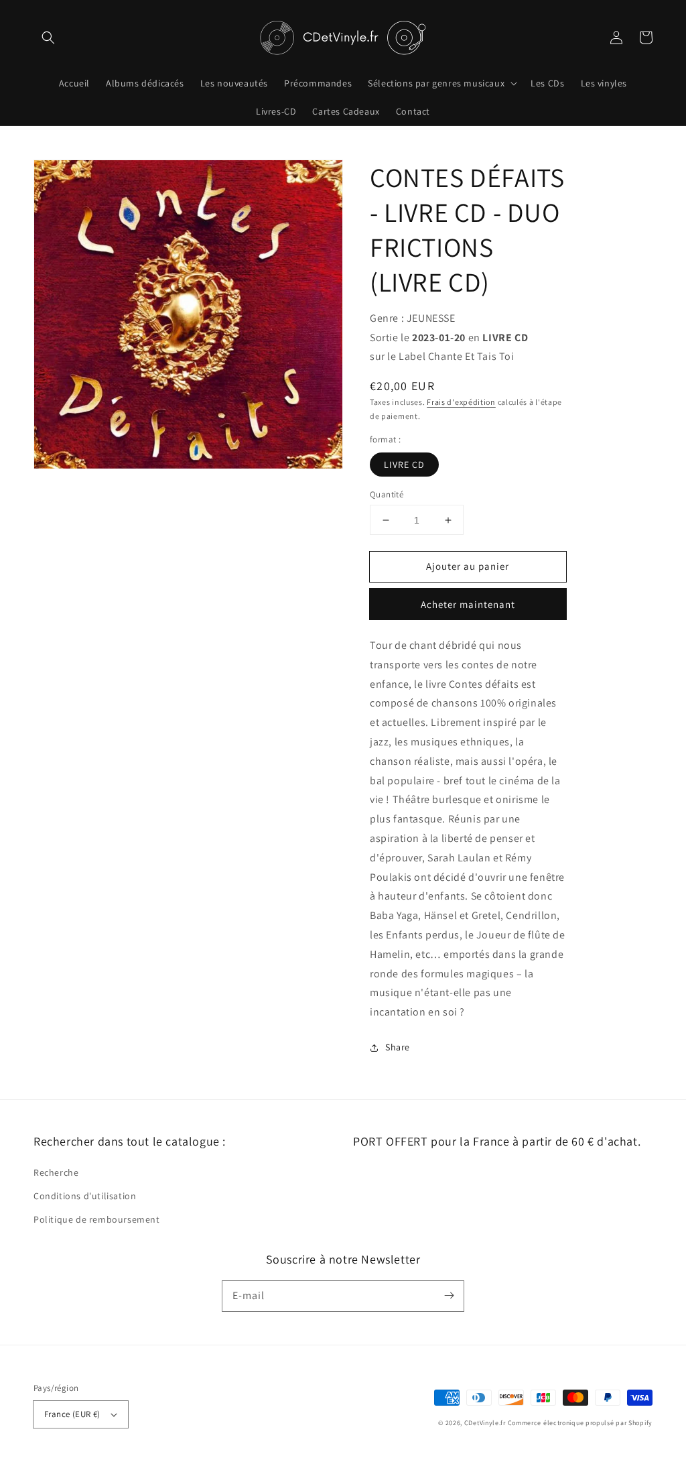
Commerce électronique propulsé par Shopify (580, 1422)
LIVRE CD (404, 465)
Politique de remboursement (96, 1219)
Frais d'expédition (461, 402)
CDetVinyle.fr (485, 1422)
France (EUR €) (72, 1414)
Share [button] (397, 1047)
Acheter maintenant (468, 604)
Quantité (386, 494)
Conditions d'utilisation (84, 1196)
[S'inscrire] (449, 1295)
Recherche (55, 1172)
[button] (48, 37)
